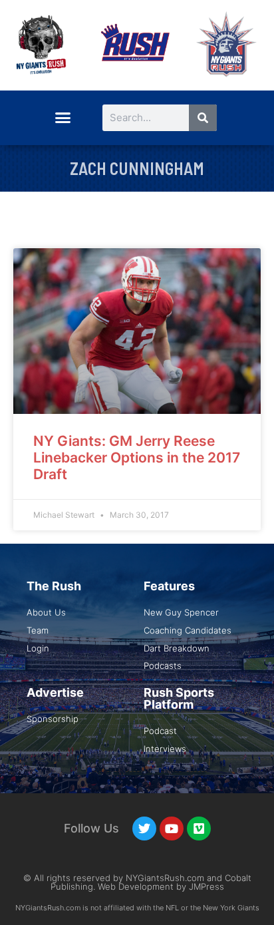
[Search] (203, 117)
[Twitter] (144, 828)
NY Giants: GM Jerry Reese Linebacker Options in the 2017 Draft (136, 457)
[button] (62, 117)
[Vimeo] (199, 828)
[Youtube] (172, 828)
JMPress (206, 886)
